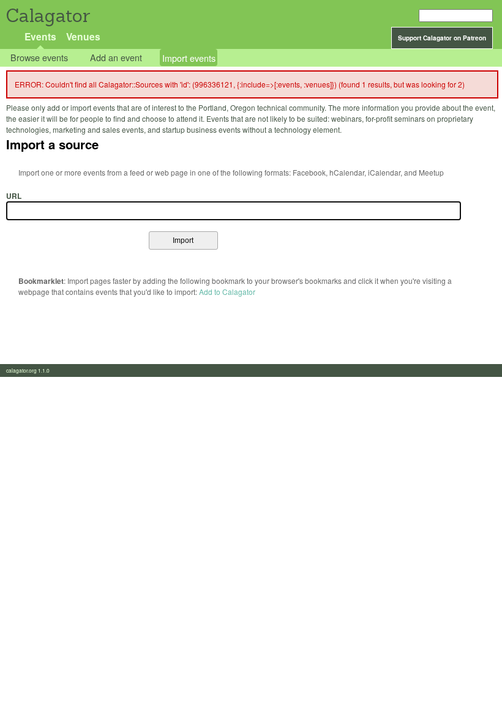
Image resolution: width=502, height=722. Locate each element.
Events (40, 36)
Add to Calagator (227, 291)
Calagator (47, 15)
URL (13, 195)
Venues (83, 36)
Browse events (39, 57)
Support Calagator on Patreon (442, 38)
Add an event (116, 57)
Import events (188, 57)
